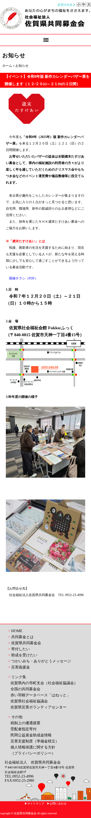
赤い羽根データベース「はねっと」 (40, 695)
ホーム (7, 65)
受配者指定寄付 (23, 729)
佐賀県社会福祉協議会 (29, 701)
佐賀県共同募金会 (26, 643)
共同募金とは (22, 637)
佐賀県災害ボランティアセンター (38, 707)
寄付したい (20, 649)
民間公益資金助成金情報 (31, 735)
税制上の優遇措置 (25, 723)
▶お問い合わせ (56, 803)
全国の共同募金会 (25, 689)
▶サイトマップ (34, 803)
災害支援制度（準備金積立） (34, 741)
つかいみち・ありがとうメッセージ (41, 661)
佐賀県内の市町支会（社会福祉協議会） (44, 683)
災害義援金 (20, 667)
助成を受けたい (24, 655)
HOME (16, 631)
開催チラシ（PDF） (23, 278)
